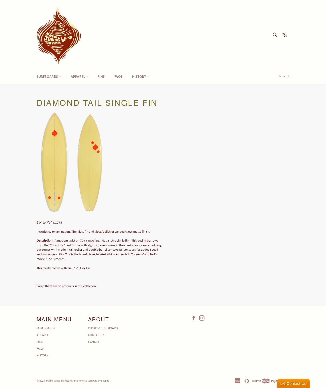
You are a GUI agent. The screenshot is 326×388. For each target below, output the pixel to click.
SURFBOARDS (48, 77)
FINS (101, 77)
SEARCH (93, 342)
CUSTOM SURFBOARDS (103, 328)
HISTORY (139, 77)
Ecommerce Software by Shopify (91, 381)
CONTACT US (96, 335)
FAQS (118, 77)
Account (283, 76)
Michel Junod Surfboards (59, 381)
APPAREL (78, 77)
